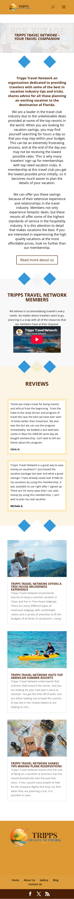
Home (15, 880)
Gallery (44, 880)
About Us (29, 880)
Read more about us (37, 259)
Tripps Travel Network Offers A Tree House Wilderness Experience (36, 586)
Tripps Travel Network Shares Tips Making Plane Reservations (36, 764)
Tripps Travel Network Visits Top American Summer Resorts (37, 676)
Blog (55, 880)
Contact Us (35, 884)
